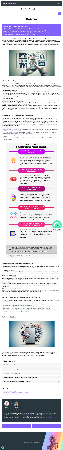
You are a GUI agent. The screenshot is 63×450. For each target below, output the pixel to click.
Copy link (40, 8)
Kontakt (38, 440)
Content (44, 413)
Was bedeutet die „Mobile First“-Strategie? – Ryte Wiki (15, 392)
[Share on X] (26, 9)
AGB (30, 440)
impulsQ (7, 4)
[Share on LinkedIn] (21, 9)
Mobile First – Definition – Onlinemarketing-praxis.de (15, 394)
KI (23, 413)
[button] (2, 447)
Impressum (34, 440)
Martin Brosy (29, 414)
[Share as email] (34, 9)
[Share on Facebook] (30, 9)
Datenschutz (25, 440)
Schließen (60, 221)
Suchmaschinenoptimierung (9, 391)
